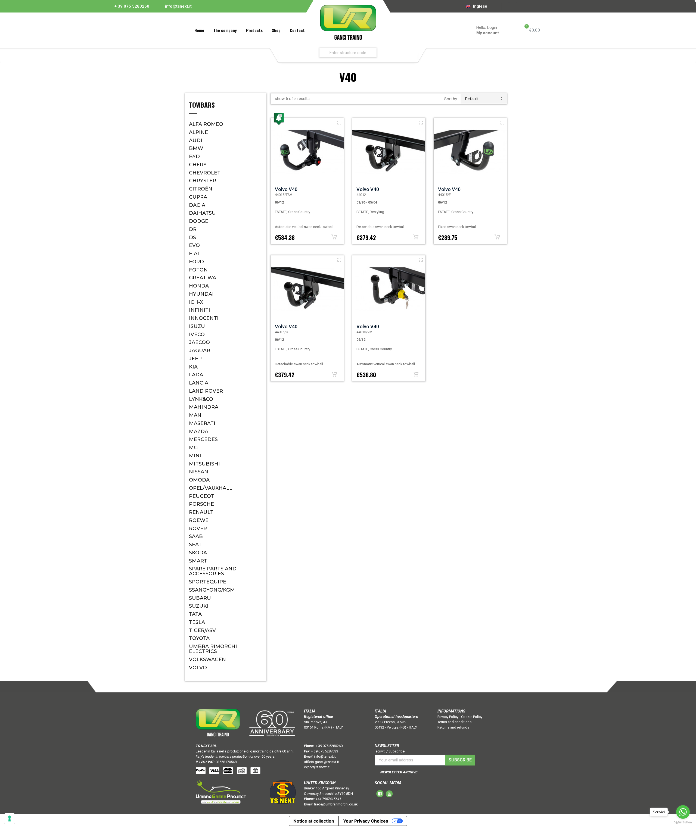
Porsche (201, 504)
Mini (195, 455)
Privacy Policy (447, 717)
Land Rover (206, 391)
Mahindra (203, 407)
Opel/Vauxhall (210, 488)
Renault (201, 512)
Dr (193, 229)
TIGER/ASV (202, 630)
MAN (195, 415)
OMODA (199, 479)
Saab (196, 536)
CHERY (198, 164)
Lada (196, 374)
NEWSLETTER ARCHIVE (398, 772)
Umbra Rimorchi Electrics (213, 649)
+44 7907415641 (328, 799)
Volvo (198, 667)
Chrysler (202, 180)
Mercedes (203, 439)
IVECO (197, 334)
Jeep (195, 358)
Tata (195, 614)
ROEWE (199, 520)
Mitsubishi (204, 463)
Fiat (194, 253)
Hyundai (201, 294)
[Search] (412, 52)
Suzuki (199, 606)
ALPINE (198, 132)
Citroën (200, 188)
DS (192, 237)
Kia (193, 366)
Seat (195, 544)
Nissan (198, 471)
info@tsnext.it (178, 6)
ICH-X (196, 302)
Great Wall (205, 277)
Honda (199, 285)
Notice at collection (313, 821)
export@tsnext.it (317, 767)
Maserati (202, 423)
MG (193, 447)
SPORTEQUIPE (207, 581)
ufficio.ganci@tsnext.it (321, 762)
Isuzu (197, 326)
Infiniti (199, 310)
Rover (198, 528)
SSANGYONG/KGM (212, 590)
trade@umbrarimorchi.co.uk (336, 804)
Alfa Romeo (206, 124)
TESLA (197, 622)
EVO (194, 245)
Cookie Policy (471, 717)
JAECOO (199, 342)
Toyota (199, 638)
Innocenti (204, 318)
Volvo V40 (286, 189)
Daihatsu (202, 213)
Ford (196, 261)
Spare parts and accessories (213, 571)
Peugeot (201, 496)
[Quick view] (339, 122)
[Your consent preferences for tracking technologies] (9, 818)
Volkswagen (207, 659)
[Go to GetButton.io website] (683, 822)
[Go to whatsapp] (683, 812)
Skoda (198, 552)
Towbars (202, 105)
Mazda (198, 431)
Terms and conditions (454, 722)
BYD (194, 156)
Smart (198, 560)
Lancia (198, 382)
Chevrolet (204, 172)
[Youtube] (513, 6)
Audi (195, 140)
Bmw (196, 148)
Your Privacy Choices (365, 821)
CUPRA (198, 197)
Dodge (198, 221)
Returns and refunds (453, 727)
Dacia (197, 205)
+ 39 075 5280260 (131, 6)
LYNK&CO (201, 399)
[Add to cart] (334, 237)
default (471, 98)
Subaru (200, 598)
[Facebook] (505, 6)
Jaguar (199, 350)
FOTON (198, 269)
